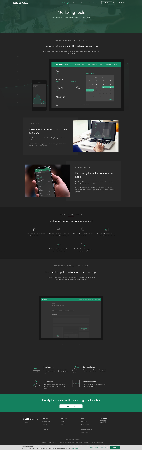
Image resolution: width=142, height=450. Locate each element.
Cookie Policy (84, 421)
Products (75, 3)
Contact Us (96, 3)
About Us (83, 3)
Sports (63, 421)
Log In (115, 3)
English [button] (123, 3)
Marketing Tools (66, 3)
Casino (63, 424)
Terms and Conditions (86, 429)
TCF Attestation (85, 424)
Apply (106, 3)
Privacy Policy (84, 427)
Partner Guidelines (85, 432)
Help (89, 3)
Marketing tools (46, 421)
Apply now (71, 406)
